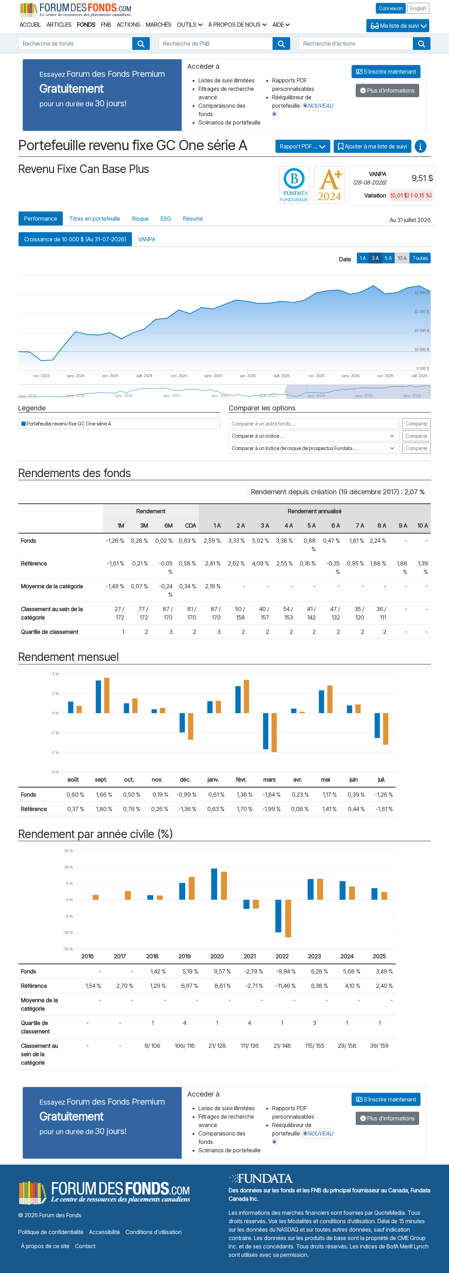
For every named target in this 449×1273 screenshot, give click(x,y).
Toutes (420, 258)
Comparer (417, 424)
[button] (141, 43)
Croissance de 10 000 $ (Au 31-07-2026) (75, 239)
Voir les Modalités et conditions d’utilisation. (322, 1221)
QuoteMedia (389, 1212)
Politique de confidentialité (50, 1231)
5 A (388, 258)
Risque (140, 218)
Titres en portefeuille (94, 218)
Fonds (86, 24)
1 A (363, 258)
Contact (85, 1245)
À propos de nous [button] (235, 24)
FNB (106, 24)
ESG (166, 218)
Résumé (193, 218)
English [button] (418, 8)
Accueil (30, 24)
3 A (375, 258)
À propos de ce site (45, 1245)
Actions (128, 24)
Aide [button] (279, 24)
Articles (59, 24)
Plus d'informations (390, 90)
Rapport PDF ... (299, 146)
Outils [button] (187, 24)
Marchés (159, 24)
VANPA (146, 239)
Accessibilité (104, 1231)
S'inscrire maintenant (389, 71)
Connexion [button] (391, 8)
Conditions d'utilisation (154, 1231)
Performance (40, 218)
